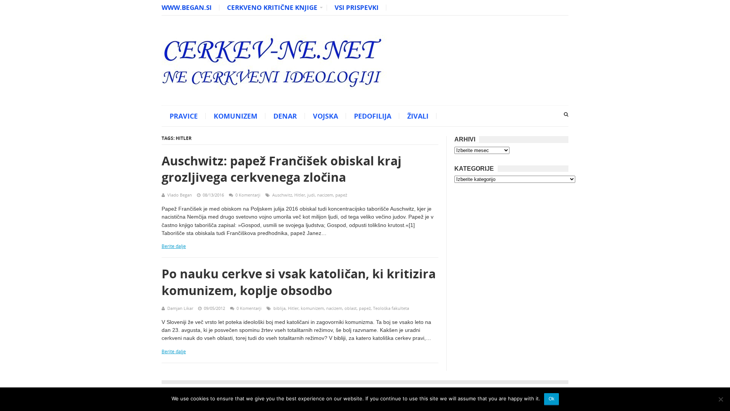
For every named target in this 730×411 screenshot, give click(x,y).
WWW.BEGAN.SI (187, 7)
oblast (350, 308)
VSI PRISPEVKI (357, 7)
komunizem (312, 308)
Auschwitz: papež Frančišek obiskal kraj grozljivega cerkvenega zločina (282, 168)
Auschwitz (282, 195)
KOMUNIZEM (235, 116)
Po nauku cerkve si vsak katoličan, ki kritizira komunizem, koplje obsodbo (299, 281)
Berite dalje (174, 246)
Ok (551, 398)
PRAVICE (184, 116)
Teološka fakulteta (391, 308)
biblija (279, 308)
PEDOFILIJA (372, 116)
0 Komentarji (247, 195)
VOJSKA (325, 116)
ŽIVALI (417, 116)
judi (311, 195)
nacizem (325, 195)
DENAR (285, 116)
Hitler (299, 195)
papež (341, 195)
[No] (720, 399)
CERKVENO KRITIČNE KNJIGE (272, 7)
